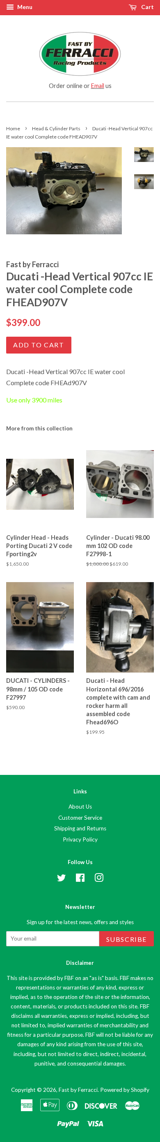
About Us (80, 806)
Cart (147, 6)
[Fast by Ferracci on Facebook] (80, 879)
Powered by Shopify (124, 1090)
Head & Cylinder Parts (56, 128)
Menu (24, 6)
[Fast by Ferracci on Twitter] (61, 879)
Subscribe (126, 939)
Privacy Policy (80, 839)
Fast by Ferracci (78, 1090)
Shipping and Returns (80, 828)
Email (97, 85)
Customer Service (80, 817)
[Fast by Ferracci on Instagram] (98, 879)
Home (13, 128)
